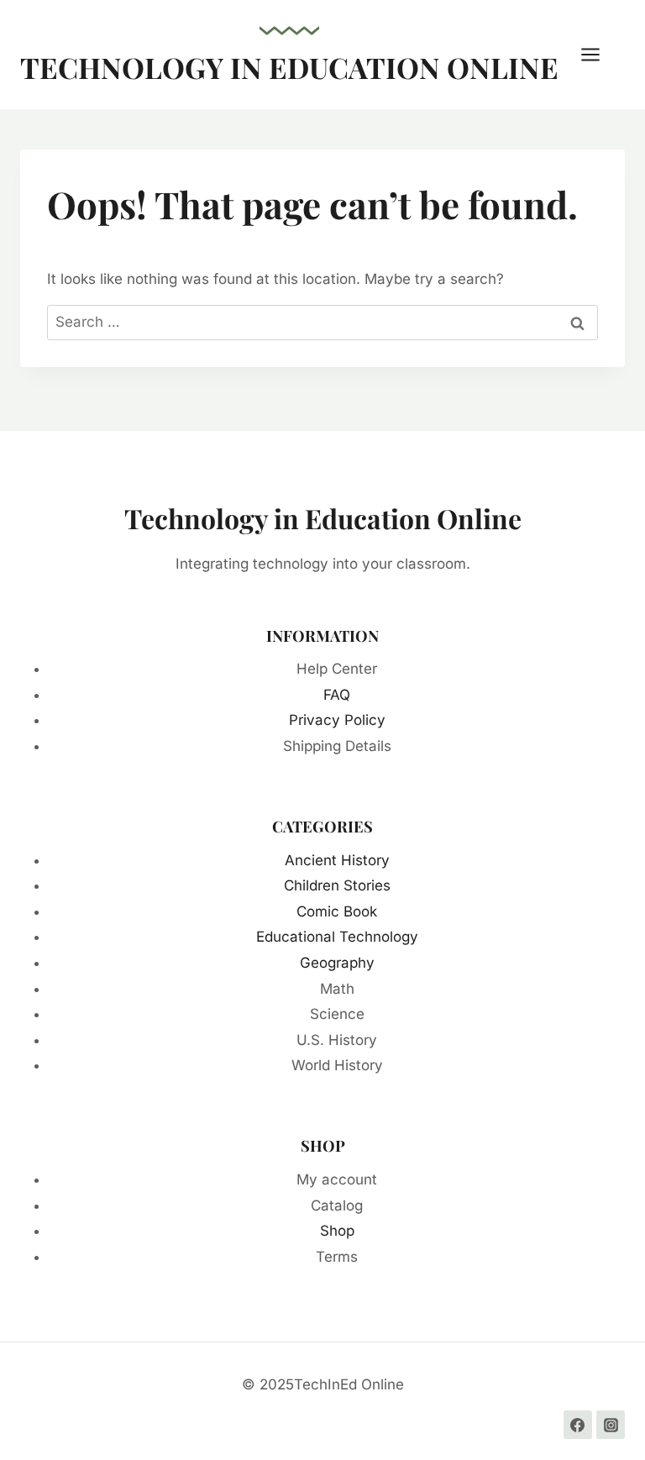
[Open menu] (599, 54)
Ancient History (337, 860)
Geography (337, 962)
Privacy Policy (337, 720)
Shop (337, 1230)
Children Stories (337, 885)
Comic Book (336, 911)
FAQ (336, 694)
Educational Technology (337, 936)
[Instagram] (610, 1424)
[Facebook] (578, 1424)
